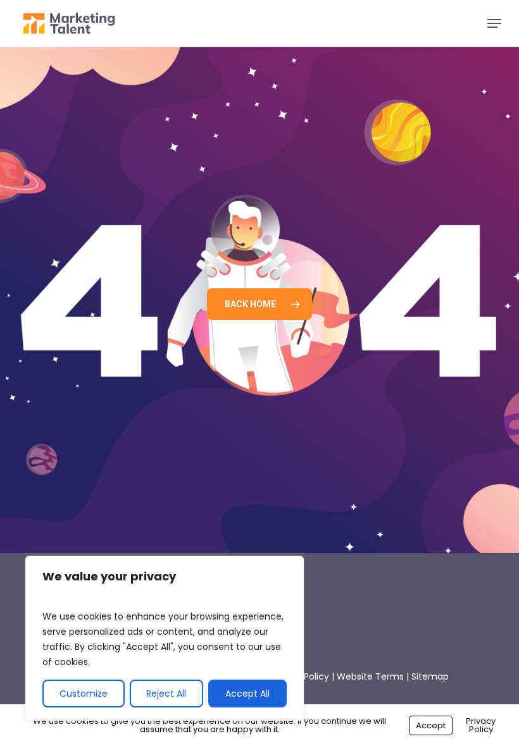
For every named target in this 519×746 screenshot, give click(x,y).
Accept (431, 725)
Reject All (166, 693)
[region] (164, 638)
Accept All (247, 693)
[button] (494, 23)
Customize (83, 693)
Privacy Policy (481, 725)
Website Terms (370, 676)
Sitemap (430, 676)
